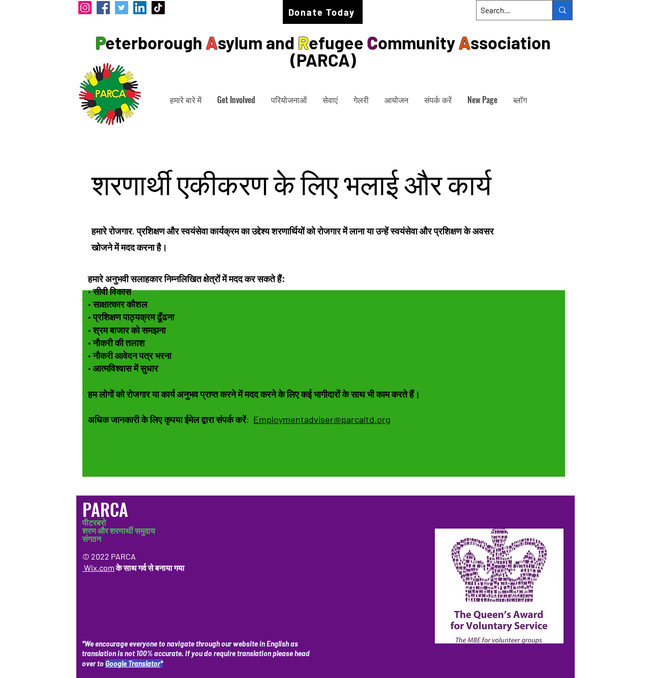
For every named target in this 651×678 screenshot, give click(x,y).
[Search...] (562, 10)
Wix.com (98, 567)
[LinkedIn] (139, 7)
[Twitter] (121, 7)
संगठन (91, 538)
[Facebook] (103, 7)
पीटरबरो (94, 522)
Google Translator (132, 663)
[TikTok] (158, 7)
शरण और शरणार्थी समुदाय (118, 530)
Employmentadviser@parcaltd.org (322, 419)
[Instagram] (85, 7)
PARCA (107, 509)
